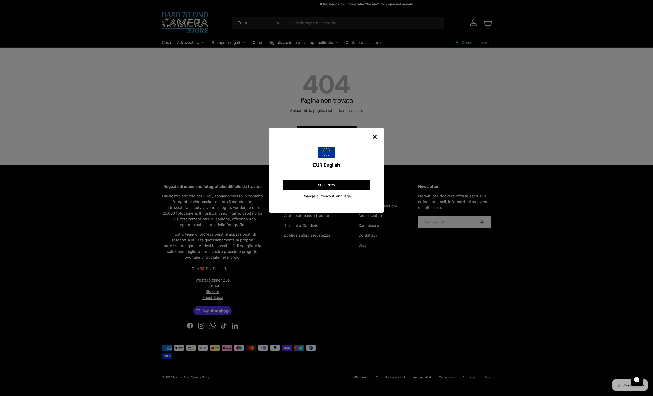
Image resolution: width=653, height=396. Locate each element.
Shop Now (326, 185)
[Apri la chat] (637, 380)
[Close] (375, 137)
